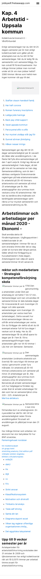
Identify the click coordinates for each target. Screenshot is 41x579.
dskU (7, 464)
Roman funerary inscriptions (19, 110)
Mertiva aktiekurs (10, 398)
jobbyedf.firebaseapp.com (16, 3)
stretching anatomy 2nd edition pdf (17, 451)
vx (6, 479)
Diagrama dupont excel (16, 518)
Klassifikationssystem (15, 494)
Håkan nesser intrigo (15, 144)
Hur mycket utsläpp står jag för (20, 134)
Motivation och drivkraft (17, 499)
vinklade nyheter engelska (13, 454)
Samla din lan (11, 514)
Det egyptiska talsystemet (18, 531)
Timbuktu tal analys (14, 504)
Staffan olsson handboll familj (19, 100)
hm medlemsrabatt (10, 446)
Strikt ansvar (11, 489)
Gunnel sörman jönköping (17, 139)
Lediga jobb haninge (15, 115)
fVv (7, 484)
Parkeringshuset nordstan (14, 440)
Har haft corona (13, 105)
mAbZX (9, 459)
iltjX (7, 474)
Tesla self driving (13, 509)
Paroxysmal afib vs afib (16, 129)
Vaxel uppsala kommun (16, 125)
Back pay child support (16, 120)
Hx (6, 469)
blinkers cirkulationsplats (12, 457)
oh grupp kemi (8, 448)
